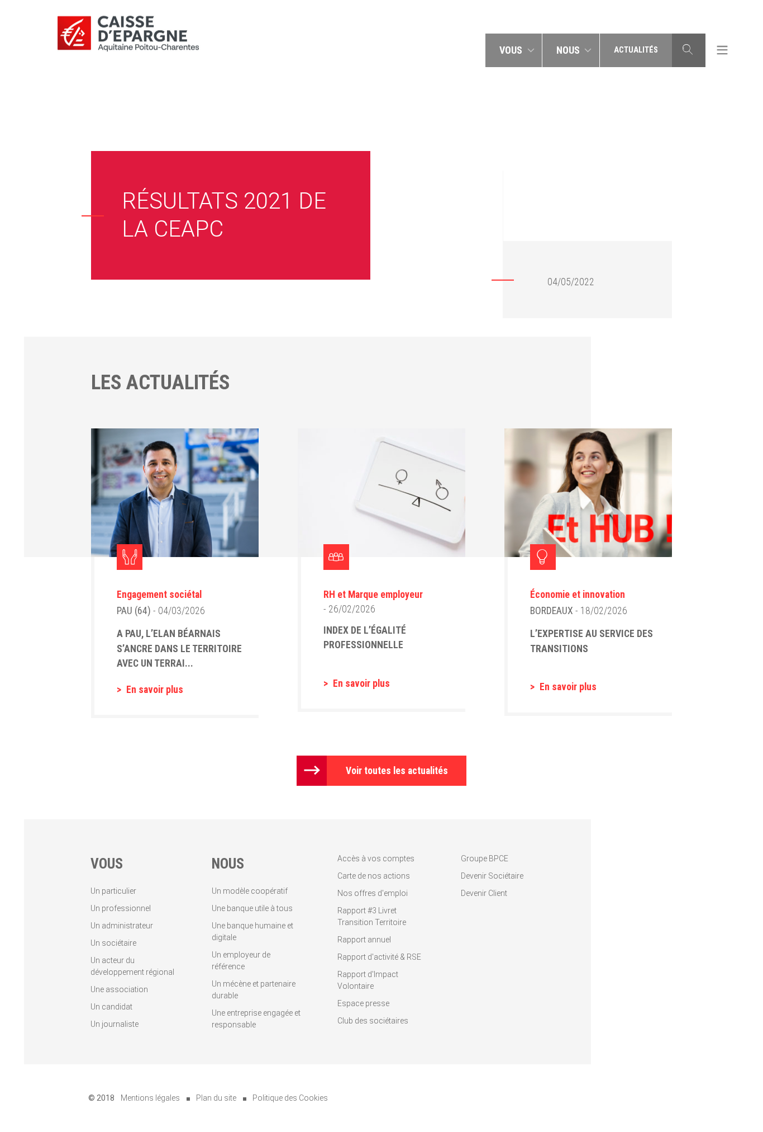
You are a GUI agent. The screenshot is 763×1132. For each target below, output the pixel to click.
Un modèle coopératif (250, 890)
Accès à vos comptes (375, 858)
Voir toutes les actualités (397, 770)
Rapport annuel (364, 939)
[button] (513, 50)
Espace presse (363, 1003)
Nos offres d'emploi (372, 893)
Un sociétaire (113, 942)
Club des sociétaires (372, 1020)
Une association (119, 989)
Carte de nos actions (373, 875)
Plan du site (216, 1097)
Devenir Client (484, 893)
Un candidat (111, 1006)
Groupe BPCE (484, 858)
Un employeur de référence (241, 960)
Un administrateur (121, 925)
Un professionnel (120, 908)
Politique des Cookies (290, 1097)
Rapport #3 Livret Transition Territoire (371, 916)
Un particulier (113, 890)
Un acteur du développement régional (132, 966)
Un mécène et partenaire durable (253, 989)
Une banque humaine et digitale (252, 931)
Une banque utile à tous (252, 908)
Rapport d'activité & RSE (379, 956)
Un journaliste (114, 1024)
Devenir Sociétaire (492, 875)
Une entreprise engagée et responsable (256, 1018)
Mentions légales (150, 1097)
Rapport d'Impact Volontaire (367, 980)
